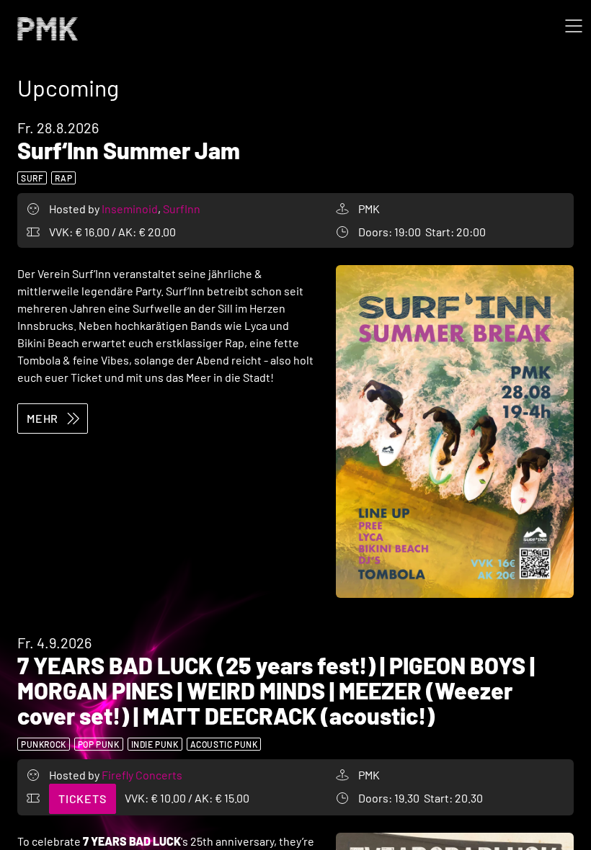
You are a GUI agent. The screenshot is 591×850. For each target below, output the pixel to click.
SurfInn (181, 208)
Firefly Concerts (142, 775)
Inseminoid (131, 208)
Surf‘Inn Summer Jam (128, 150)
